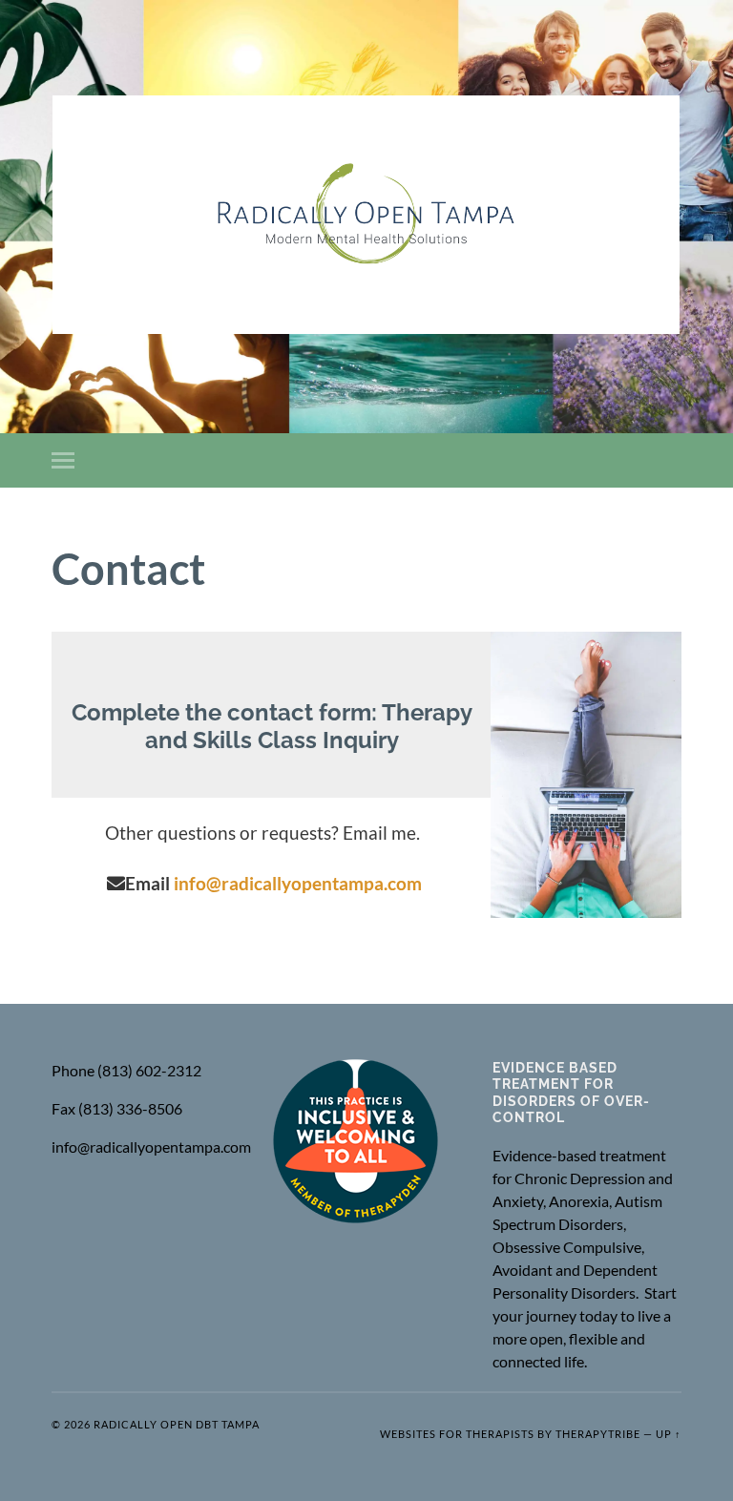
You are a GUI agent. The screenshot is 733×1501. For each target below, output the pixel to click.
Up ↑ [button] (668, 1434)
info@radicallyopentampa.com (298, 883)
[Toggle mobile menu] (67, 460)
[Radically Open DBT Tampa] (366, 214)
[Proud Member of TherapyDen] (355, 1218)
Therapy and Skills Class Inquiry (308, 726)
